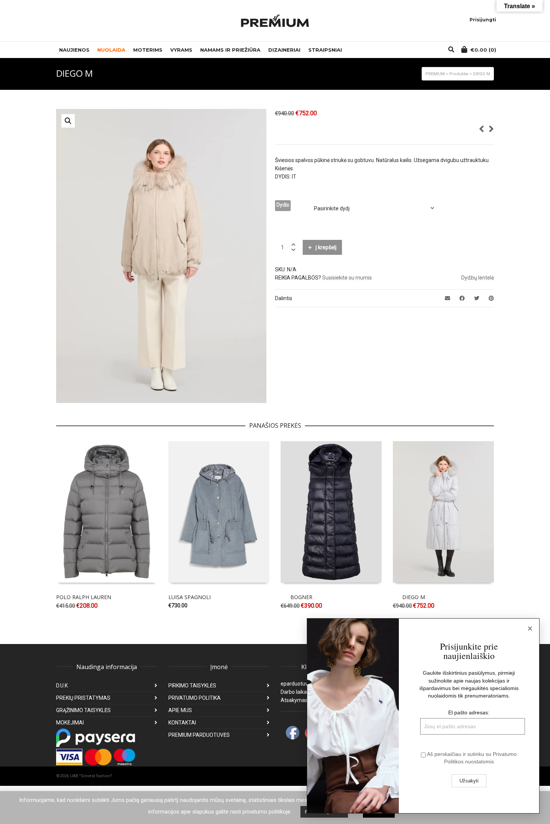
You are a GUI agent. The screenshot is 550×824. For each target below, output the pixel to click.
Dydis (282, 205)
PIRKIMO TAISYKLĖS (192, 686)
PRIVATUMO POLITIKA (194, 698)
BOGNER (301, 597)
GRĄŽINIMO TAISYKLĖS (83, 710)
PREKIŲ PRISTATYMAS (83, 698)
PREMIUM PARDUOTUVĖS (199, 735)
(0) (483, 50)
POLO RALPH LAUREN (83, 597)
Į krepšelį (325, 247)
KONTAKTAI (182, 723)
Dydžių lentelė (477, 278)
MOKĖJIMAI (70, 723)
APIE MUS (180, 710)
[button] (68, 121)
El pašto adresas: (468, 712)
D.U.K (62, 686)
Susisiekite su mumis (347, 278)
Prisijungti (483, 19)
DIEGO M (413, 597)
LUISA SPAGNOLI (189, 597)
